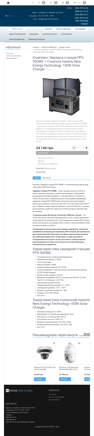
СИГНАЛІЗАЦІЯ (66, 34)
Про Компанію (80, 29)
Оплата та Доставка (63, 29)
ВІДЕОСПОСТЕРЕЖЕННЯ (17, 34)
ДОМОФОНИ (34, 34)
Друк (42, 161)
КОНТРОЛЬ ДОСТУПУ (49, 34)
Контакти (48, 29)
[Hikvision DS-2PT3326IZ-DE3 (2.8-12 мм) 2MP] (45, 353)
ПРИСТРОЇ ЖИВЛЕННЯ (16, 39)
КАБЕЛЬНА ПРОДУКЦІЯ (36, 39)
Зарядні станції (64, 47)
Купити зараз (43, 153)
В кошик (39, 379)
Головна (36, 47)
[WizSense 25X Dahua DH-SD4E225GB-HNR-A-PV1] (70, 353)
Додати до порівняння (48, 164)
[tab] (37, 177)
